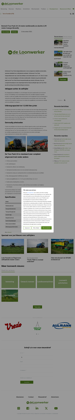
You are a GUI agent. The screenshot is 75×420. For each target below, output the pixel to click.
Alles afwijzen (36, 227)
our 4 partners (30, 192)
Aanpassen (27, 227)
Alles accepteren (46, 227)
